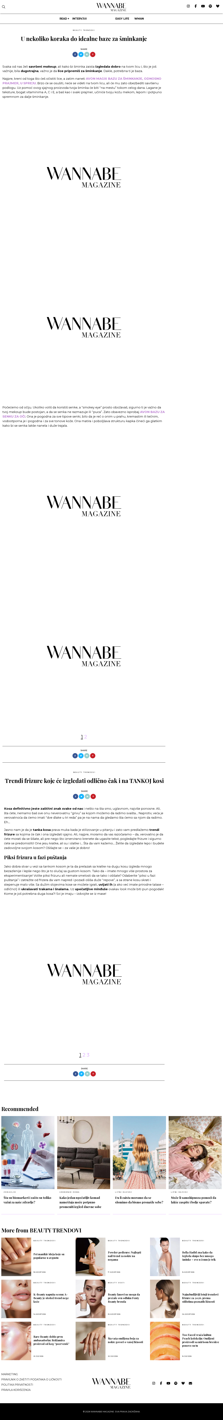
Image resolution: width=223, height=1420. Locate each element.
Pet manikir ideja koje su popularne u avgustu (48, 1255)
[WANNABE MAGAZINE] (111, 1388)
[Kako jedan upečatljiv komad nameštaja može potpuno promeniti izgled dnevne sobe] (83, 1152)
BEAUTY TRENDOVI (84, 30)
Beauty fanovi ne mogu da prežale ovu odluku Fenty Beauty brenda (124, 1298)
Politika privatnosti (17, 1384)
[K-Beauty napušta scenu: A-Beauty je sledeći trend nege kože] (16, 1299)
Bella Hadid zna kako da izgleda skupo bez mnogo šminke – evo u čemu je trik (199, 1256)
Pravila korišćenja (16, 1389)
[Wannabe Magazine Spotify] (210, 6)
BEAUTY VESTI (116, 1283)
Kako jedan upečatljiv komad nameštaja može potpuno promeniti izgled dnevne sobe (80, 1202)
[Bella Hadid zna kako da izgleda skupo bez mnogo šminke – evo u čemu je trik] (165, 1257)
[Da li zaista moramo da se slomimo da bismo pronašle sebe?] (139, 1152)
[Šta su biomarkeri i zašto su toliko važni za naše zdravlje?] (28, 1152)
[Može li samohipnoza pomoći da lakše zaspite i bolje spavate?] (195, 1152)
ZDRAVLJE (10, 1192)
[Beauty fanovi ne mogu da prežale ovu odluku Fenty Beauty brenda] (90, 1299)
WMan (139, 18)
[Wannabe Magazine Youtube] (203, 6)
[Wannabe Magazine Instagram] (188, 6)
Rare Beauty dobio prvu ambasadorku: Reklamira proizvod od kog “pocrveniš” (51, 1340)
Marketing (9, 1374)
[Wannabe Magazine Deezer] (218, 6)
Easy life (122, 18)
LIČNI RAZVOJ (123, 1192)
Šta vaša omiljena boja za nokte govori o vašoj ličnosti (125, 1340)
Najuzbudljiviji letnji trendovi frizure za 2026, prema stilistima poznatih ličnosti (200, 1298)
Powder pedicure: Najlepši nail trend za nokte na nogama (124, 1256)
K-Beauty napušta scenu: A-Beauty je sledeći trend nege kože (51, 1298)
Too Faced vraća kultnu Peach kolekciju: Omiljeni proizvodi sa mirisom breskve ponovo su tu (200, 1340)
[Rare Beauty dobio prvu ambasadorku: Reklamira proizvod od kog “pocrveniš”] (16, 1341)
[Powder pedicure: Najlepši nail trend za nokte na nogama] (90, 1257)
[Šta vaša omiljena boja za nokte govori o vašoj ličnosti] (90, 1341)
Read (63, 18)
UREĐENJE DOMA (69, 1192)
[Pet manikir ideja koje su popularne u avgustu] (16, 1257)
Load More (111, 1089)
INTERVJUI (79, 18)
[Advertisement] (192, 50)
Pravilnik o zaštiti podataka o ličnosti (31, 1379)
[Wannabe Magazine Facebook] (196, 6)
